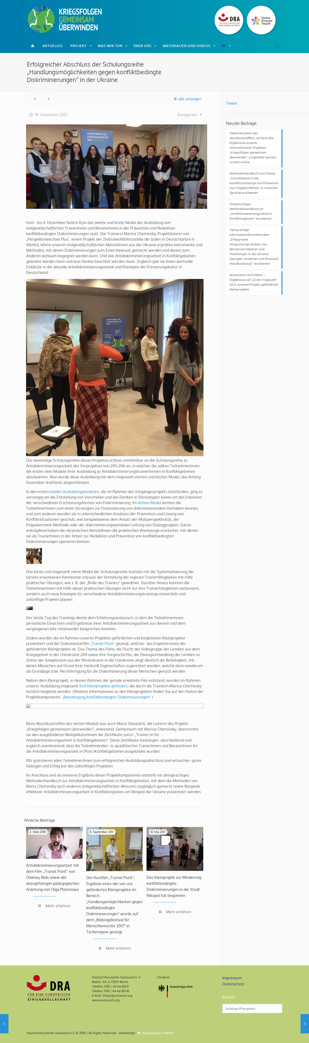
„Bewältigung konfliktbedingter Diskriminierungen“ (106, 697)
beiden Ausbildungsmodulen (74, 491)
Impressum (231, 977)
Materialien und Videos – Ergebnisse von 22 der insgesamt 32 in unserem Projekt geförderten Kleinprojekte (254, 282)
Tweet (231, 103)
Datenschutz (233, 984)
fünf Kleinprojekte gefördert (103, 686)
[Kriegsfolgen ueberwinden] (65, 19)
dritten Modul (149, 502)
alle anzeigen (189, 98)
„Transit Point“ (102, 643)
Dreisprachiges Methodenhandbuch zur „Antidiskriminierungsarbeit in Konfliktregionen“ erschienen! (251, 211)
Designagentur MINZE (157, 1033)
